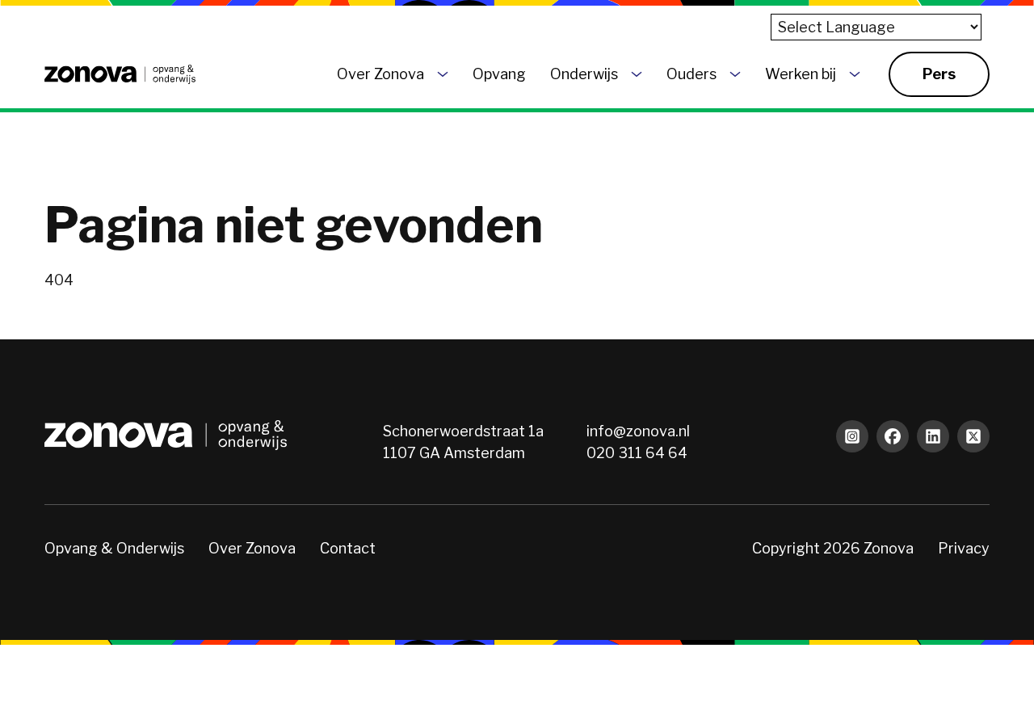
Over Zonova (380, 73)
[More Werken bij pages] (854, 74)
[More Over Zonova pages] (442, 74)
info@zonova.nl (638, 431)
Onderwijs (584, 73)
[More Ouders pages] (735, 74)
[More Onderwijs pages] (636, 74)
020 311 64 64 (636, 452)
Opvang (499, 73)
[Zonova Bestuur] (119, 74)
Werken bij (800, 73)
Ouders (691, 73)
